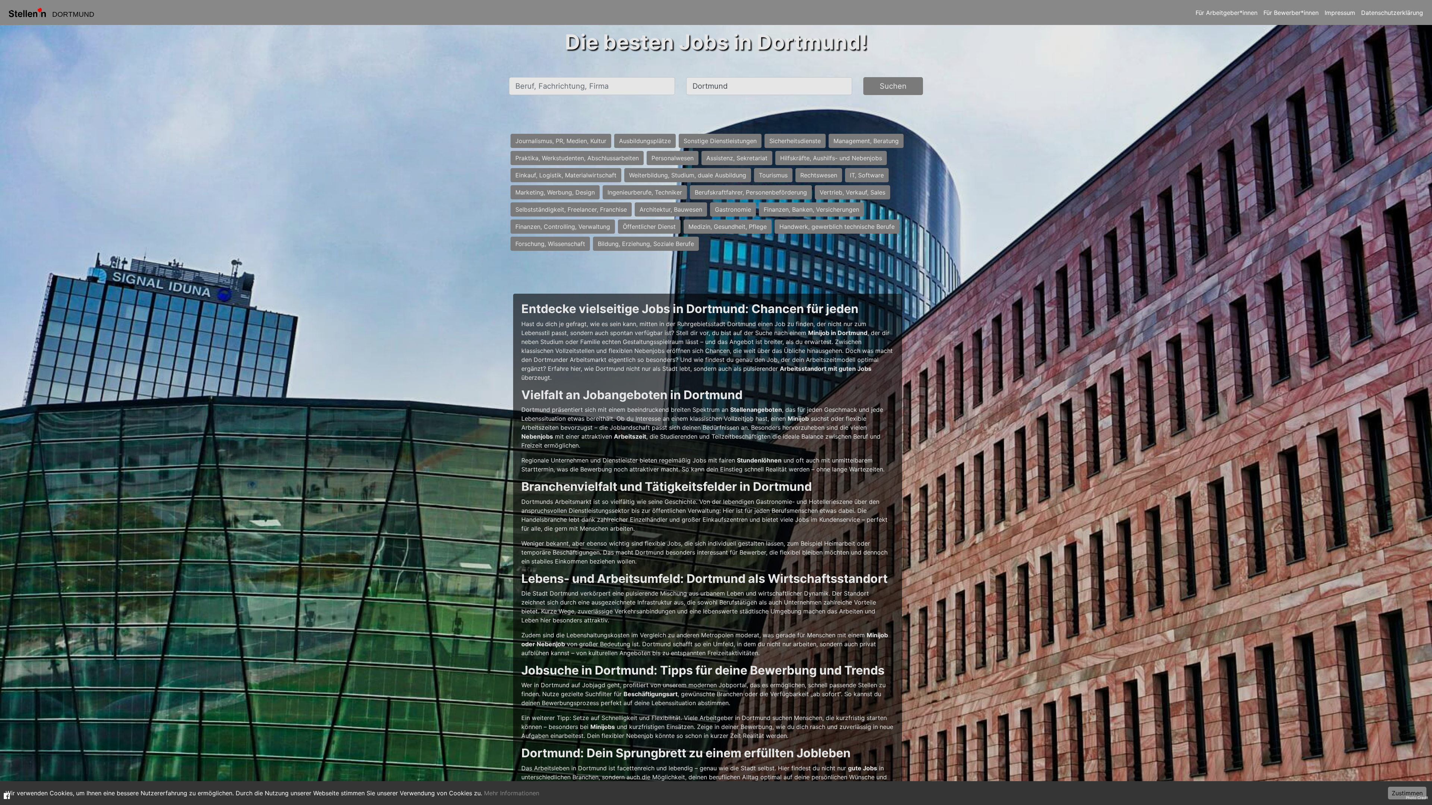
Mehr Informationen (511, 793)
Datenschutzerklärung (1392, 12)
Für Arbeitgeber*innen (1226, 12)
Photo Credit (1417, 797)
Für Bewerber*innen (1291, 12)
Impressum (1340, 12)
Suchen (893, 86)
